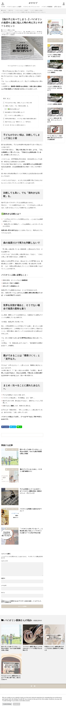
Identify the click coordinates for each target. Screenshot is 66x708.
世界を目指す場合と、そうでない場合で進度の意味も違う (20, 118)
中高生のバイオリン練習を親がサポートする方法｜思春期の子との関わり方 (54, 648)
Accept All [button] (16, 704)
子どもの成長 (12, 33)
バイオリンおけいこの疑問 (14, 6)
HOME (3, 6)
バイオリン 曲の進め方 (36, 31)
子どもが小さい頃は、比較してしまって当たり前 (17, 102)
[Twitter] (13, 427)
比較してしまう (37, 33)
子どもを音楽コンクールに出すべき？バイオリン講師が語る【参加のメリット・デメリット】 (31, 491)
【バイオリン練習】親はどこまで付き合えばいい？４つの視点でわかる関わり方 (32, 648)
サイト (3, 592)
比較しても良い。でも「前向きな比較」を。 (16, 106)
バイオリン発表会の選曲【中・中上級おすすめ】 (54, 55)
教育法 (31, 33)
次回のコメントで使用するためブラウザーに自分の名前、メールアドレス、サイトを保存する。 (21, 601)
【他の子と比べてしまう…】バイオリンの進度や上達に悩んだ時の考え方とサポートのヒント (24, 12)
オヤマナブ (33, 3)
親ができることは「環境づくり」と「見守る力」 (17, 121)
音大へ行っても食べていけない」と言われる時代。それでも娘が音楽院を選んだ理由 (31, 451)
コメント (4, 560)
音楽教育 (12, 34)
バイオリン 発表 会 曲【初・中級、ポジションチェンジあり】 (55, 119)
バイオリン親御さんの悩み (36, 10)
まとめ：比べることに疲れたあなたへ (14, 125)
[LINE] (19, 427)
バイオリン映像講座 (47, 6)
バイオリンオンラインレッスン (31, 6)
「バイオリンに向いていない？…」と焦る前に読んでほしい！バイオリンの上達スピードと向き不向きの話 (31, 530)
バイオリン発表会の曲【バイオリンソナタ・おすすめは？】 (54, 88)
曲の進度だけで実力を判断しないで (13, 112)
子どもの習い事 (19, 33)
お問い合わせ (57, 6)
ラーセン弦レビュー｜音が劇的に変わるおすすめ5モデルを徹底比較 (55, 137)
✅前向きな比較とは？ (12, 109)
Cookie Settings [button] (7, 704)
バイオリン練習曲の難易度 (54, 104)
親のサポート (7, 34)
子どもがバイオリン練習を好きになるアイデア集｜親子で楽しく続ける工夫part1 (11, 677)
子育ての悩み (26, 33)
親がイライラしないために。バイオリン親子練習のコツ (31, 470)
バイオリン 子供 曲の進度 (23, 31)
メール (3, 585)
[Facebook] (5, 427)
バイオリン (5, 31)
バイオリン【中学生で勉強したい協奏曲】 (54, 71)
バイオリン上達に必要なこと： (14, 115)
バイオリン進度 (5, 33)
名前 (3, 578)
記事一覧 (11, 10)
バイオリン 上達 (12, 31)
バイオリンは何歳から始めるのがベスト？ (31, 510)
